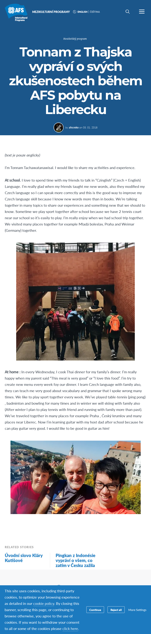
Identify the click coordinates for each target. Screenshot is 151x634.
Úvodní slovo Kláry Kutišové (24, 557)
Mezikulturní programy (16, 12)
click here (70, 628)
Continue (95, 610)
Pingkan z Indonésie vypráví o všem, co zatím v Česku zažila (75, 560)
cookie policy (43, 603)
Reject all (116, 610)
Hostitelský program (75, 38)
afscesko (74, 127)
